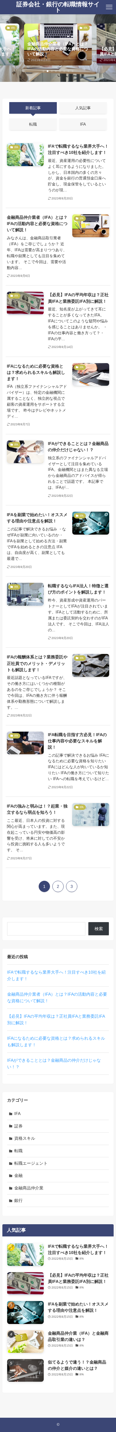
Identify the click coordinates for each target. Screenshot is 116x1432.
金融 (18, 1175)
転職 (18, 1150)
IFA (17, 1113)
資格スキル (24, 1138)
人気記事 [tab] (83, 108)
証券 (18, 1126)
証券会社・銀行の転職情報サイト (58, 7)
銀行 (18, 1200)
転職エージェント (31, 1163)
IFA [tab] (83, 124)
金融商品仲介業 (28, 1188)
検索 (99, 928)
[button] (43, 71)
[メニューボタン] (109, 7)
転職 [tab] (33, 124)
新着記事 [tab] (33, 108)
